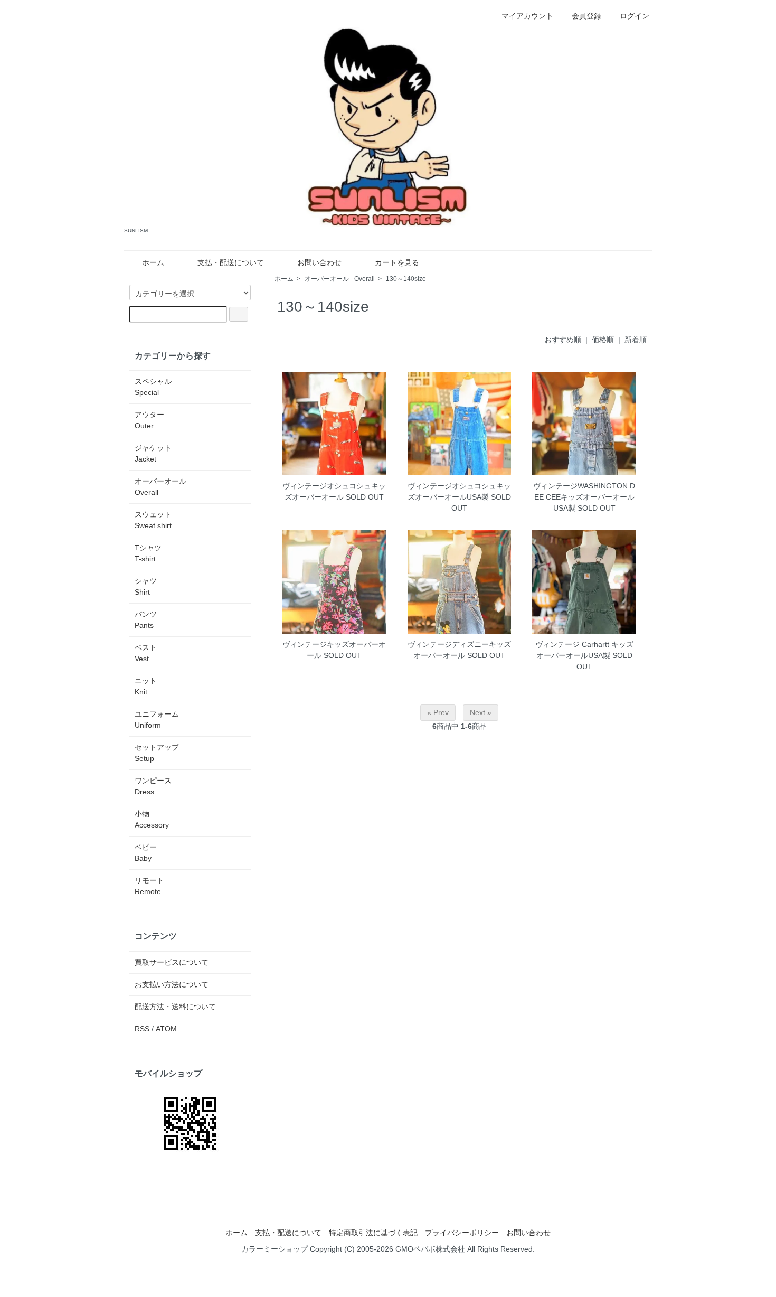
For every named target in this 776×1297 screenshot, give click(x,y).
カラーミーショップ (274, 1249)
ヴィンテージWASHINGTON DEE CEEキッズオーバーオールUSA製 (584, 497)
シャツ (146, 586)
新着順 (635, 339)
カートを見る (397, 262)
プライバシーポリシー (462, 1232)
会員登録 (586, 16)
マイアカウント (527, 16)
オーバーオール (340, 279)
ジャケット (153, 453)
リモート (149, 886)
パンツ (146, 619)
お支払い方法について (172, 984)
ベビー (146, 852)
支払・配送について (230, 262)
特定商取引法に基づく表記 (373, 1232)
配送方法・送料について (175, 1006)
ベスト (146, 653)
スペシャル (153, 387)
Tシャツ (148, 553)
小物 (152, 819)
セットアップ (157, 753)
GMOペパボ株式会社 (430, 1249)
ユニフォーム (157, 719)
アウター (149, 420)
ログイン (634, 16)
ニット (146, 686)
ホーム (153, 262)
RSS (142, 1029)
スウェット (153, 520)
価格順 (603, 339)
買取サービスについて (172, 962)
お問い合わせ (319, 262)
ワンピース (153, 786)
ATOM (166, 1029)
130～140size (406, 279)
